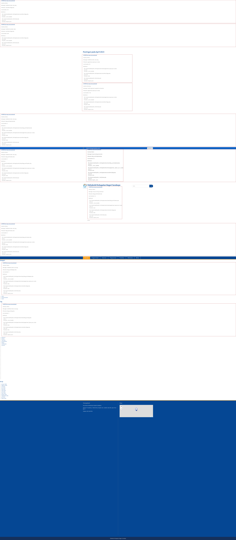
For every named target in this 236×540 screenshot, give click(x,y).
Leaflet (152, 416)
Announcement (5, 297)
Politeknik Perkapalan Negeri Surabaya (103, 185)
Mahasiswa (130, 257)
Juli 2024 (3, 386)
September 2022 (5, 395)
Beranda (86, 257)
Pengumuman (113, 257)
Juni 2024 (3, 388)
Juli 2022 (3, 397)
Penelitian (122, 257)
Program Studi (95, 257)
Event (3, 298)
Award (3, 342)
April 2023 (4, 393)
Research (3, 337)
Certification (4, 344)
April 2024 (4, 390)
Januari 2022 (4, 394)
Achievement (4, 341)
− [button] (121, 408)
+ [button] (121, 406)
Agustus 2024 (4, 385)
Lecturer (3, 345)
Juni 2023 (3, 391)
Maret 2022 (4, 398)
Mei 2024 (3, 389)
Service (3, 338)
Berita (137, 257)
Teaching (3, 340)
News (3, 296)
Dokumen (104, 257)
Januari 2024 (4, 384)
